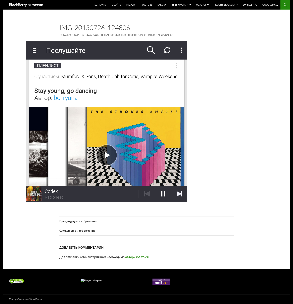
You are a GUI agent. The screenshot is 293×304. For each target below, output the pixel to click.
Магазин (131, 4)
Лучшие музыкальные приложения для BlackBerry (138, 35)
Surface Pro (250, 4)
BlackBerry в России (26, 5)
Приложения (180, 4)
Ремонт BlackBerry (226, 4)
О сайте (116, 4)
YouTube (147, 4)
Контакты (100, 4)
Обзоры (201, 4)
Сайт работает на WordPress (25, 299)
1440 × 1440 (91, 35)
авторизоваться (137, 257)
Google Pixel (270, 4)
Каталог (162, 4)
